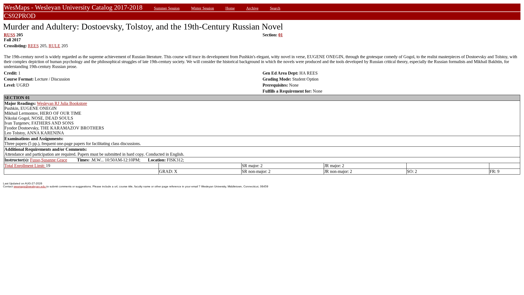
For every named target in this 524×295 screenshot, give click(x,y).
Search (275, 8)
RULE (54, 45)
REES (33, 45)
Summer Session (167, 8)
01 (280, 35)
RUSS (9, 35)
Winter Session (202, 8)
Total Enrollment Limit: (25, 165)
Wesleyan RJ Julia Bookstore (62, 103)
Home (230, 8)
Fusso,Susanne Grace (48, 160)
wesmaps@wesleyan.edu (30, 186)
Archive (252, 8)
